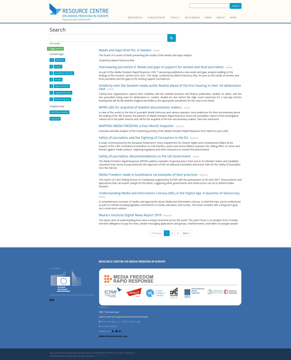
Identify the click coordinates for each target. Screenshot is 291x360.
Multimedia (192, 17)
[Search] (171, 38)
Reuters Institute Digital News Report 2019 (130, 215)
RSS (52, 300)
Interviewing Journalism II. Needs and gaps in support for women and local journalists (161, 67)
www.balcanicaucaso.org (113, 336)
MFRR (233, 17)
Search (235, 5)
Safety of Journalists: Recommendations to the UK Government (145, 156)
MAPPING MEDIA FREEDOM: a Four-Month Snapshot (136, 126)
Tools (174, 17)
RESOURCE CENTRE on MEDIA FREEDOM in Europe (132, 261)
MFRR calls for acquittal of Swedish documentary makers (140, 107)
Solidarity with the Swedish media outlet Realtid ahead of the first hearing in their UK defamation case (170, 87)
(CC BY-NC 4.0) (101, 355)
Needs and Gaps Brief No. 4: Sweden (125, 50)
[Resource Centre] (79, 12)
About (221, 17)
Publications (156, 17)
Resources (134, 17)
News (208, 17)
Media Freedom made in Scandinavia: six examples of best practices (148, 174)
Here (101, 167)
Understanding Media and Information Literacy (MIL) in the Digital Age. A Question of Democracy (169, 193)
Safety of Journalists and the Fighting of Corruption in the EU (143, 138)
